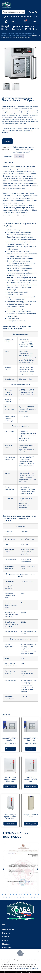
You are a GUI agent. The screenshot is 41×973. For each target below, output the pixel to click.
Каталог (6, 933)
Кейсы (5, 940)
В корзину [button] (10, 749)
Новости (6, 944)
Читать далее (10, 786)
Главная (4, 33)
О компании (8, 929)
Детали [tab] (19, 156)
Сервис (5, 936)
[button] (34, 21)
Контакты (6, 947)
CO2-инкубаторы (19, 149)
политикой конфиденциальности (27, 968)
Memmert (30, 149)
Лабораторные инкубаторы (21, 35)
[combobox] (13, 12)
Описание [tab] (8, 156)
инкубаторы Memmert (21, 152)
